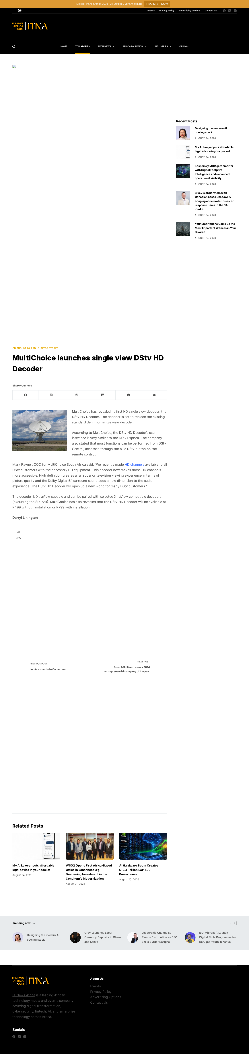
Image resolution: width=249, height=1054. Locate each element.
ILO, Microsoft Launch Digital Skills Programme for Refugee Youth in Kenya (217, 937)
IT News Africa (23, 995)
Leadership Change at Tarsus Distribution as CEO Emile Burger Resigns (159, 937)
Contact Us (211, 10)
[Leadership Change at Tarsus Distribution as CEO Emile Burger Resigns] (132, 937)
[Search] (13, 46)
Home (64, 46)
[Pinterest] (77, 395)
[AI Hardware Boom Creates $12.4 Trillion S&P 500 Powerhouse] (143, 846)
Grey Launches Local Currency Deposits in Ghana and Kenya (103, 937)
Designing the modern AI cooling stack (43, 937)
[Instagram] (235, 10)
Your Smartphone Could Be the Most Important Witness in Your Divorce (215, 228)
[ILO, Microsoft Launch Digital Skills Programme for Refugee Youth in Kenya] (190, 937)
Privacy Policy (166, 10)
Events (151, 10)
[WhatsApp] (128, 395)
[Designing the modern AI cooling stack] (183, 133)
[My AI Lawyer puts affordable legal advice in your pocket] (36, 846)
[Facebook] (224, 10)
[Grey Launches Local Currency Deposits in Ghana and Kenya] (75, 937)
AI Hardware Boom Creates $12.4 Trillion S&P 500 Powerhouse (138, 870)
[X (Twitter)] (229, 10)
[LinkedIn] (103, 395)
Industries (161, 46)
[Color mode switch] (20, 10)
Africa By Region (132, 46)
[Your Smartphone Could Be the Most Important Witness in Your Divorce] (183, 229)
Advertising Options (189, 10)
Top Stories (82, 46)
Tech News (104, 46)
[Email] (154, 395)
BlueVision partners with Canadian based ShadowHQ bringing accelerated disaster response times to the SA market (214, 201)
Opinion (183, 46)
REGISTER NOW (157, 3)
